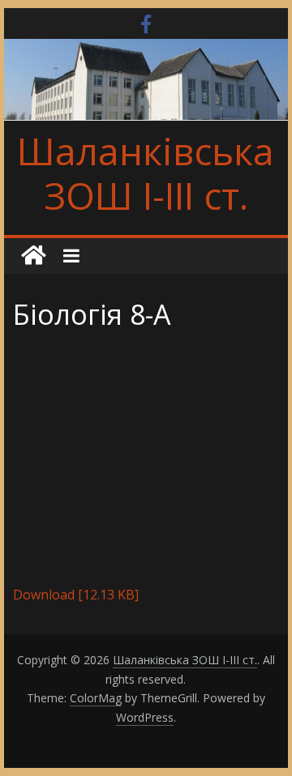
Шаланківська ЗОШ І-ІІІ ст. (145, 173)
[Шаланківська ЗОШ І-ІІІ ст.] (33, 256)
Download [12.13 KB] (76, 594)
